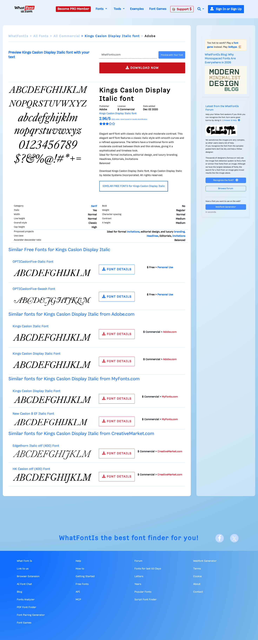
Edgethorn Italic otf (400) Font (36, 445)
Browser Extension (28, 576)
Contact (198, 592)
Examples (137, 9)
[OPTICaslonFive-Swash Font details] (52, 300)
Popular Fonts (142, 592)
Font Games (157, 9)
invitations (133, 231)
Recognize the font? (223, 180)
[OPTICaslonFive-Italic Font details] (52, 272)
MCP (78, 599)
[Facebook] (219, 538)
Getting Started (85, 576)
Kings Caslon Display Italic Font (36, 353)
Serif (94, 206)
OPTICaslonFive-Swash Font (34, 289)
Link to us (22, 568)
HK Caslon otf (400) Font (31, 469)
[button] (201, 9)
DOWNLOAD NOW (144, 67)
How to (80, 568)
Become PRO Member (73, 9)
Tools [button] (118, 9)
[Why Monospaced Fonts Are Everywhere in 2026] (226, 80)
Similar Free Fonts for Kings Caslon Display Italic (59, 249)
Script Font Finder (145, 599)
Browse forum (225, 188)
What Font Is (24, 561)
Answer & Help (230, 120)
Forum (138, 561)
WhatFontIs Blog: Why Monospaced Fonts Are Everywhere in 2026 (220, 58)
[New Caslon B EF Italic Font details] (52, 422)
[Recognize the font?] (226, 130)
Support (183, 9)
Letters (138, 576)
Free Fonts (82, 584)
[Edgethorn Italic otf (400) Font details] (52, 454)
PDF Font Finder (26, 607)
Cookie (197, 576)
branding (179, 231)
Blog (19, 592)
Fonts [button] (100, 9)
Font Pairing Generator (31, 615)
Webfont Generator (226, 207)
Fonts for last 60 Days (147, 568)
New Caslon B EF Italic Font (33, 413)
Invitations (178, 236)
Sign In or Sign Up (228, 9)
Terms (197, 568)
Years (137, 584)
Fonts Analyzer (26, 599)
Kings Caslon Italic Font (30, 326)
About (196, 584)
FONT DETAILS (119, 269)
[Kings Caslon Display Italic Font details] (52, 364)
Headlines (152, 236)
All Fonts (41, 36)
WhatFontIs (18, 36)
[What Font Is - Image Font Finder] (24, 9)
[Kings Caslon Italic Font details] (52, 337)
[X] (234, 538)
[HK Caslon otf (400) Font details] (52, 478)
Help (78, 561)
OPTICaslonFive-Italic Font (33, 261)
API (78, 592)
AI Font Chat (24, 584)
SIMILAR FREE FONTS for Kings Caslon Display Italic (133, 186)
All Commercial (67, 36)
